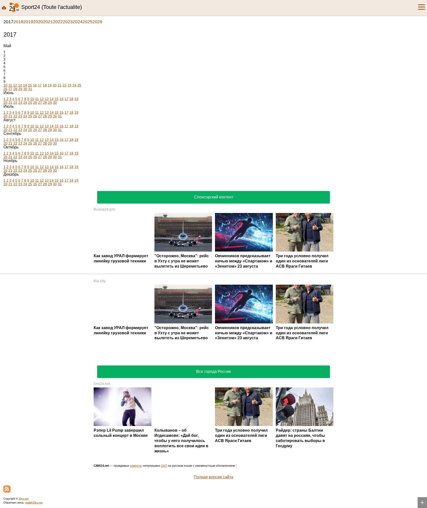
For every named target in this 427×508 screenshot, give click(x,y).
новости (135, 465)
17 (40, 85)
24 (74, 85)
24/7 (164, 465)
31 (30, 89)
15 (30, 85)
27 (10, 89)
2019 (28, 21)
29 (20, 89)
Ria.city (100, 280)
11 (10, 85)
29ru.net (23, 498)
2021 (48, 21)
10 (5, 85)
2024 (78, 21)
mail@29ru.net (34, 502)
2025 (87, 21)
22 (64, 85)
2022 (58, 21)
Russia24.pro (104, 209)
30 (25, 89)
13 (20, 85)
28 (15, 89)
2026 (97, 21)
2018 (18, 21)
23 (69, 85)
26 (5, 89)
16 (35, 85)
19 (50, 85)
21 (60, 85)
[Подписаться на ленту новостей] (6, 489)
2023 (68, 21)
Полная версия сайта (213, 477)
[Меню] (422, 7)
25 (79, 85)
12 (15, 85)
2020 (38, 21)
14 (25, 85)
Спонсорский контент (213, 197)
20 (55, 85)
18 (45, 85)
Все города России (213, 371)
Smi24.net (102, 383)
